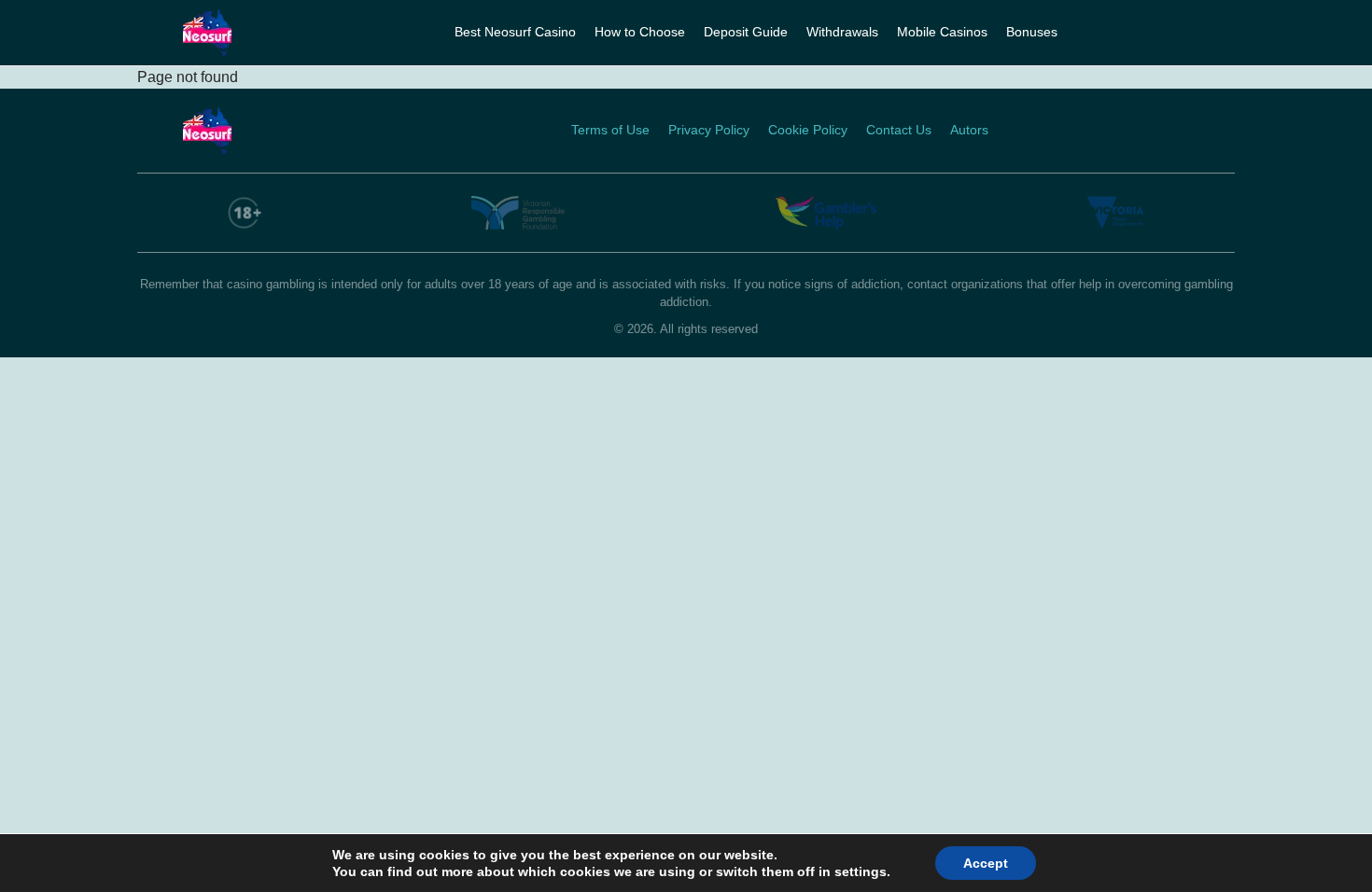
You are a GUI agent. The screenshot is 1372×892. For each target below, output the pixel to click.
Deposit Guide (746, 31)
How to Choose (640, 31)
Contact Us (898, 129)
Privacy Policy (708, 129)
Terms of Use (610, 129)
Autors (969, 129)
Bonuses (1031, 31)
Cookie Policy (807, 129)
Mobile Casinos (942, 31)
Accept (985, 863)
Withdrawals (842, 31)
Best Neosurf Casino (515, 31)
